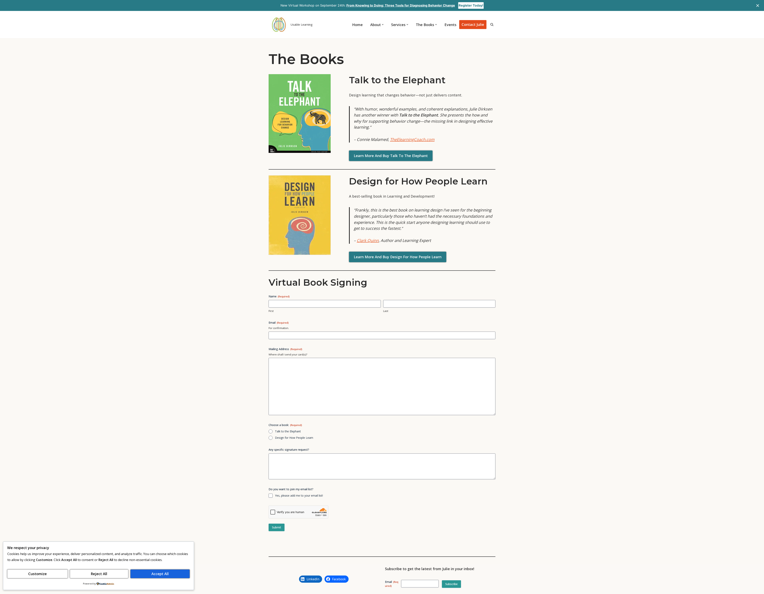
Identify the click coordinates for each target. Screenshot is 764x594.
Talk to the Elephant (288, 431)
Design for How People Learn (294, 438)
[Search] (491, 24)
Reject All (99, 573)
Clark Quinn (368, 240)
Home (357, 24)
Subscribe (451, 584)
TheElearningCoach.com (412, 139)
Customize (37, 573)
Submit (276, 527)
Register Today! (471, 5)
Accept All (160, 573)
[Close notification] (757, 5)
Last (385, 311)
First (271, 311)
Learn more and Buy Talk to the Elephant (391, 155)
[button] (383, 24)
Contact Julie (473, 24)
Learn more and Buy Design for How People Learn (397, 256)
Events (450, 24)
